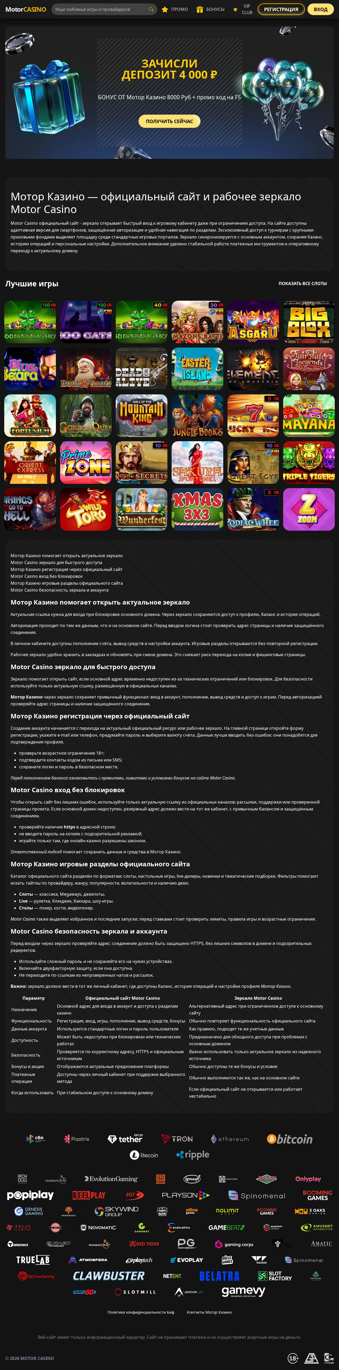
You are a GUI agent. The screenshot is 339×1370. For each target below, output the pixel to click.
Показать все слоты (303, 283)
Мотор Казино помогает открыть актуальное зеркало (67, 555)
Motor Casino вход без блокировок (47, 576)
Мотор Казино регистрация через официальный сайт (67, 569)
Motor (25, 9)
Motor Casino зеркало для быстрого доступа (56, 562)
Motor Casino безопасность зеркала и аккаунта (60, 590)
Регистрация (281, 9)
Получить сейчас (169, 121)
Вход (321, 9)
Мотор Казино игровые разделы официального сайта (67, 583)
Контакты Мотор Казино (209, 1312)
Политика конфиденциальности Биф (141, 1312)
